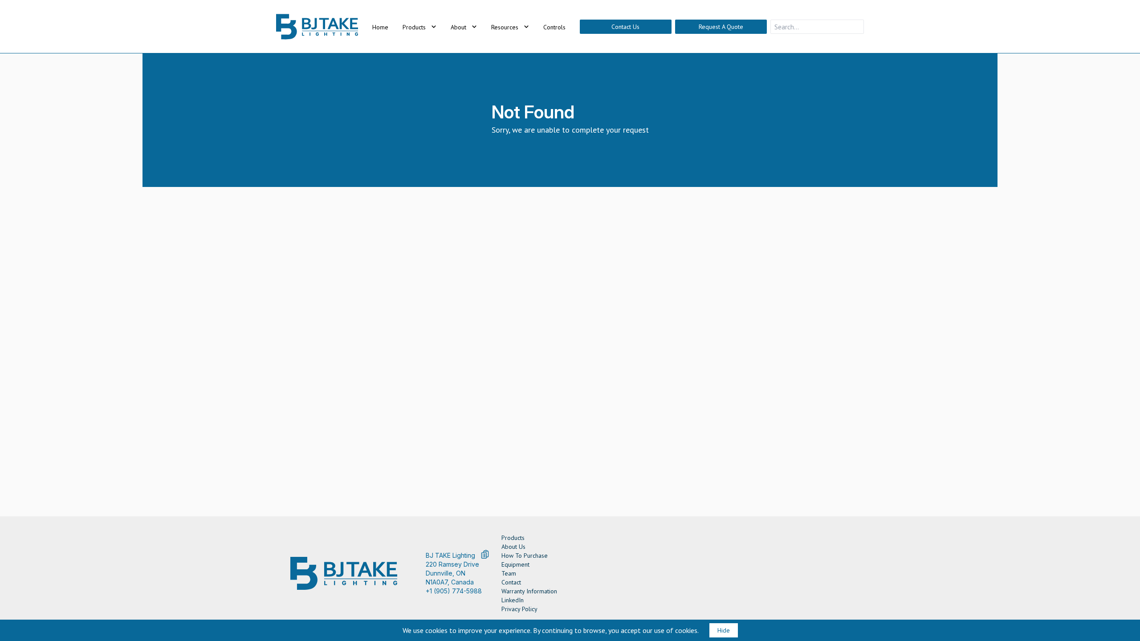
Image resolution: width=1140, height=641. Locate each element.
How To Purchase (524, 556)
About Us (513, 547)
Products (513, 538)
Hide (723, 630)
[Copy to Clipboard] (485, 554)
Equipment (515, 564)
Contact (511, 582)
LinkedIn (512, 600)
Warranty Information (529, 591)
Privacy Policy (519, 609)
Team (508, 573)
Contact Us (625, 27)
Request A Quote (721, 27)
